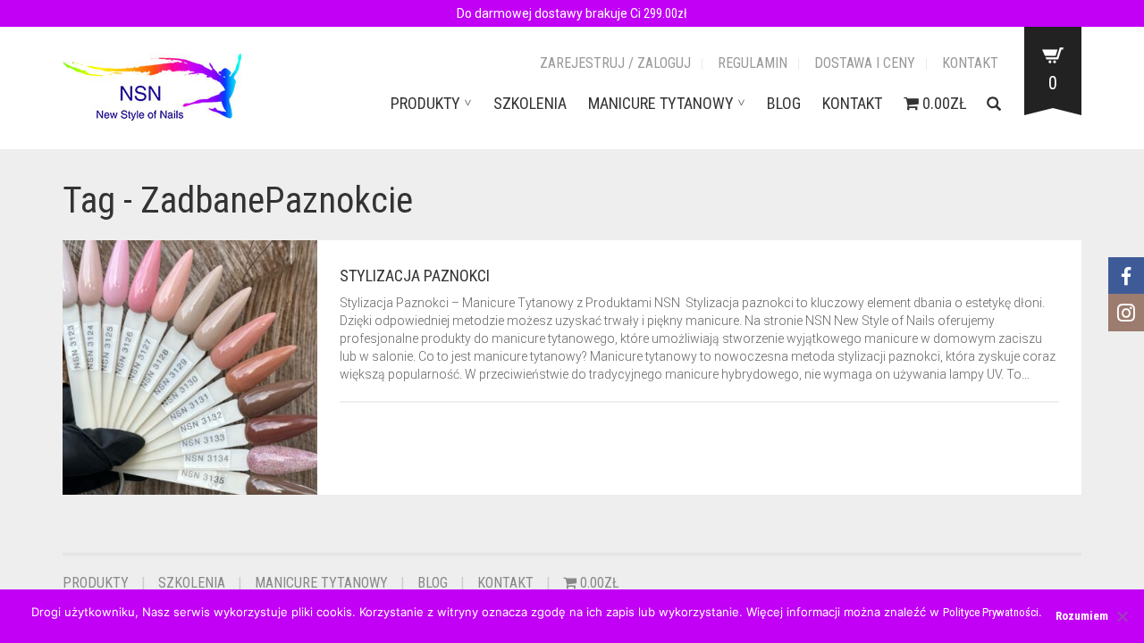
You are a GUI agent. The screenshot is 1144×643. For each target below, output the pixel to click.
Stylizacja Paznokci (415, 275)
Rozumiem (1082, 615)
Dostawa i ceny (864, 62)
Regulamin (752, 62)
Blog (784, 103)
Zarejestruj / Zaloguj (615, 62)
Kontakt (970, 62)
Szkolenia (530, 103)
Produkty (425, 103)
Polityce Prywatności (991, 612)
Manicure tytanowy (661, 103)
